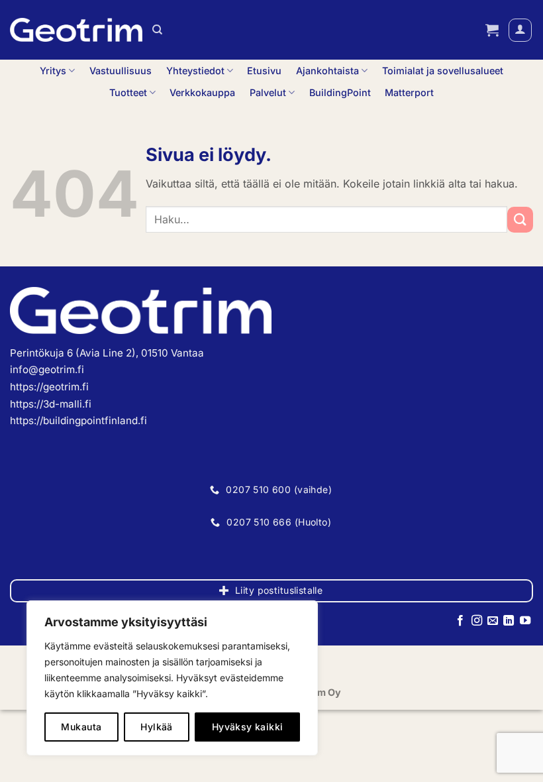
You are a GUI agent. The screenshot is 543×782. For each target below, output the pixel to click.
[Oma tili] (520, 30)
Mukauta (81, 726)
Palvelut (268, 92)
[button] (492, 29)
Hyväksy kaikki (247, 726)
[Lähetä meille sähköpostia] (492, 621)
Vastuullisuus (120, 70)
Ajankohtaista (327, 70)
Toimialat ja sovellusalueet (442, 70)
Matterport (409, 92)
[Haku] (157, 29)
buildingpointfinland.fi (95, 420)
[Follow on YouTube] (525, 621)
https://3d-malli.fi (50, 404)
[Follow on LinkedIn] (508, 621)
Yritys (53, 70)
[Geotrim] (76, 30)
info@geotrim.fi (47, 369)
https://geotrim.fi (49, 386)
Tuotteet (128, 92)
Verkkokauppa (202, 92)
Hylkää (156, 726)
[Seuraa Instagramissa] (476, 621)
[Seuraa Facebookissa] (460, 621)
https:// (26, 420)
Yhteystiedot (195, 70)
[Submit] (520, 220)
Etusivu (264, 70)
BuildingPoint (340, 92)
